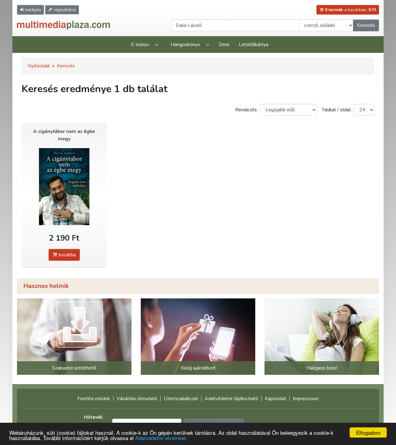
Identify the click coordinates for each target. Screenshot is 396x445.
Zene (224, 44)
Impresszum (306, 398)
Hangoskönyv (185, 44)
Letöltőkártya (253, 44)
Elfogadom (368, 432)
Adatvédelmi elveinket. (161, 438)
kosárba (67, 254)
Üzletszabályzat (181, 398)
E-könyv (140, 44)
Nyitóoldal (39, 65)
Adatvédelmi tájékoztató (231, 398)
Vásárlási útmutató (137, 398)
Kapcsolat (275, 398)
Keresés (366, 25)
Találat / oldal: (336, 109)
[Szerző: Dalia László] (64, 187)
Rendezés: (246, 109)
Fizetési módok (93, 398)
